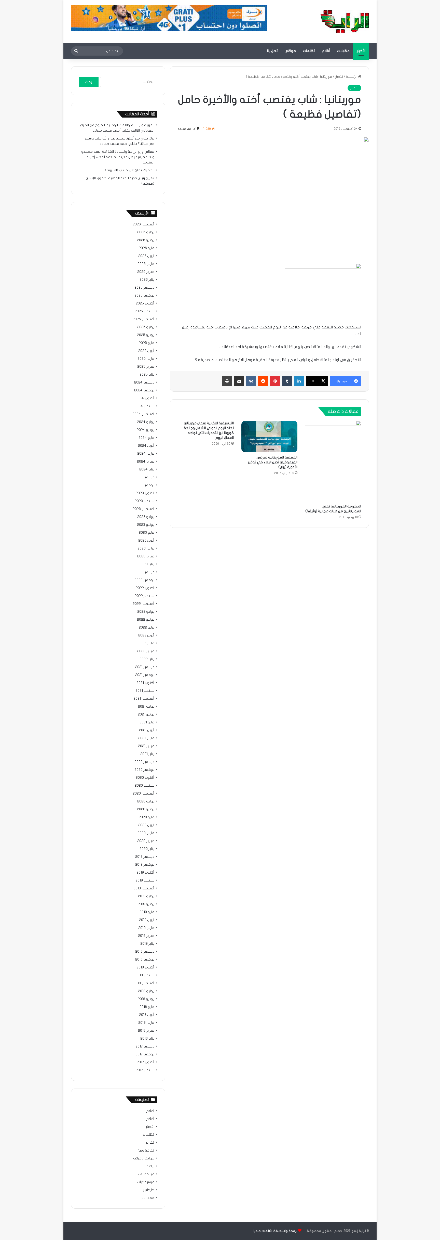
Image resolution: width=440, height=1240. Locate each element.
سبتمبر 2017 (145, 1070)
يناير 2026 (147, 280)
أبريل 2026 (146, 256)
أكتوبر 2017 (145, 1062)
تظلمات (309, 51)
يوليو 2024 (145, 422)
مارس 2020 (146, 833)
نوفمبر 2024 (144, 390)
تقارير (150, 1142)
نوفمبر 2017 (144, 1054)
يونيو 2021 (146, 714)
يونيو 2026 (145, 240)
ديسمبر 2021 (144, 667)
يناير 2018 (147, 1038)
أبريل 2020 (146, 825)
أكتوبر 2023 (145, 493)
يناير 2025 (147, 374)
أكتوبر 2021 (145, 683)
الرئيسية (352, 77)
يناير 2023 (147, 564)
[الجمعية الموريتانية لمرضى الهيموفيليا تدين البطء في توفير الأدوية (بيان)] (269, 436)
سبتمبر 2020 (144, 785)
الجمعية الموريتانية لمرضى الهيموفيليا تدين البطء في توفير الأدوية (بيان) (272, 462)
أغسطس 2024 (143, 414)
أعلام (150, 1111)
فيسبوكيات (145, 1182)
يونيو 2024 (145, 430)
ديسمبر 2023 (144, 477)
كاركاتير (148, 1190)
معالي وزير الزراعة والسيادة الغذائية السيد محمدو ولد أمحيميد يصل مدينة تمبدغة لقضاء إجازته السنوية (117, 157)
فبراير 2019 (146, 936)
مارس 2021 (146, 738)
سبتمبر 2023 (144, 501)
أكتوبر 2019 (145, 872)
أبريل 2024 (146, 446)
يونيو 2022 (145, 619)
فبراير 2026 (145, 272)
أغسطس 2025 (143, 319)
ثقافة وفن (146, 1150)
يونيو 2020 (145, 809)
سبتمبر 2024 (144, 406)
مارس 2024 (145, 453)
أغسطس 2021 (143, 698)
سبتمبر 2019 (144, 880)
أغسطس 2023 (143, 509)
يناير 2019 (147, 943)
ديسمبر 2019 (144, 857)
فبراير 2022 (145, 651)
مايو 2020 (146, 817)
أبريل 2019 (146, 920)
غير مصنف (146, 1174)
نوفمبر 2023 (144, 485)
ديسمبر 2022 (144, 572)
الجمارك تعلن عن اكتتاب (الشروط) (129, 170)
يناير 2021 (147, 754)
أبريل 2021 (146, 730)
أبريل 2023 (146, 540)
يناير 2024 (146, 469)
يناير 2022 (147, 659)
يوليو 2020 (145, 801)
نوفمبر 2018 (144, 959)
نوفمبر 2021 (144, 675)
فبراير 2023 (145, 556)
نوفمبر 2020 (144, 770)
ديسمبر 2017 (144, 1046)
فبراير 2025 (145, 366)
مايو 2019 (147, 912)
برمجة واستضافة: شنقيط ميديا (275, 1231)
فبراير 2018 (146, 1030)
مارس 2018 (146, 1023)
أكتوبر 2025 (145, 303)
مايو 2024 (146, 438)
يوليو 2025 (145, 327)
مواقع (290, 51)
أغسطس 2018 (143, 983)
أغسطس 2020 (143, 793)
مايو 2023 (146, 532)
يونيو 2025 (145, 335)
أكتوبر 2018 (145, 967)
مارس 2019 (146, 928)
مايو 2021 (147, 722)
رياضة (150, 1166)
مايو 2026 (146, 248)
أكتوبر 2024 (144, 398)
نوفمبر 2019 (144, 864)
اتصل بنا (272, 51)
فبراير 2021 (146, 746)
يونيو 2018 (146, 999)
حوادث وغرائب (143, 1158)
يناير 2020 (147, 849)
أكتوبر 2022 (145, 588)
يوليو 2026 (145, 232)
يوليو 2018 (146, 991)
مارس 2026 (146, 264)
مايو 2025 (146, 343)
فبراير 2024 (145, 461)
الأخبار (361, 51)
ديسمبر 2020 (144, 762)
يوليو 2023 (145, 517)
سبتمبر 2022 (144, 596)
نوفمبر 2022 (144, 580)
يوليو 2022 (145, 611)
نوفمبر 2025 (144, 295)
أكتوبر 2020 (145, 777)
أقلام (326, 51)
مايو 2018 (147, 1007)
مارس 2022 (146, 643)
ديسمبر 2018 (144, 951)
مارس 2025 (146, 359)
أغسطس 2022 (143, 604)
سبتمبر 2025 (144, 311)
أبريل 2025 (146, 351)
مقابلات (343, 51)
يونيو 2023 (145, 525)
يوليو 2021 (146, 706)
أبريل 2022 (146, 635)
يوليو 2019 (146, 896)
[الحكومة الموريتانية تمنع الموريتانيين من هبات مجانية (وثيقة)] (333, 461)
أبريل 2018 (146, 1015)
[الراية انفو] (345, 21)
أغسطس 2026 (143, 224)
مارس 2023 (146, 548)
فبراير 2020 (145, 841)
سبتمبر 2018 (144, 975)
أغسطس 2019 (143, 888)
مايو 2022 (146, 627)
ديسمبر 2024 (144, 382)
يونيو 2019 (146, 904)
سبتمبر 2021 (144, 691)
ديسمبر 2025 (144, 287)
